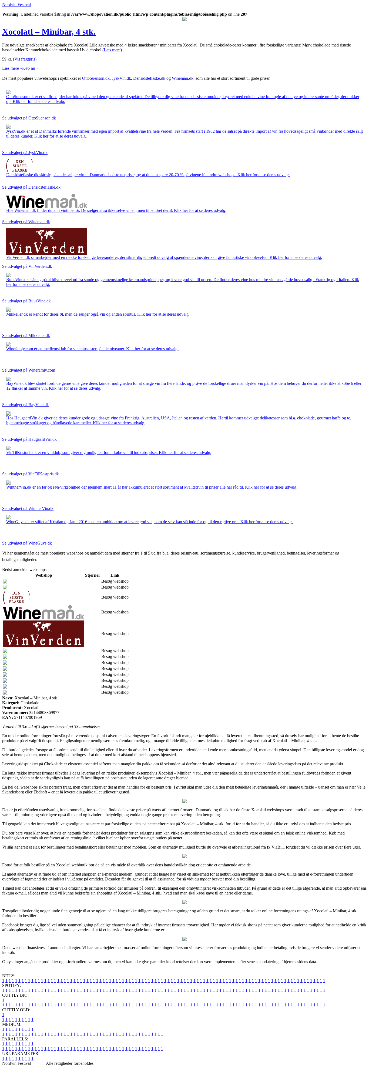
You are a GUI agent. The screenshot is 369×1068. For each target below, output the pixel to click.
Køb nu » (30, 68)
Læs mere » (12, 68)
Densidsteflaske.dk (149, 78)
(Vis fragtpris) (24, 59)
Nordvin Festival (16, 4)
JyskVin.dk (121, 78)
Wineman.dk (182, 78)
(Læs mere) (112, 50)
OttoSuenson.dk (96, 78)
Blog (38, 1063)
